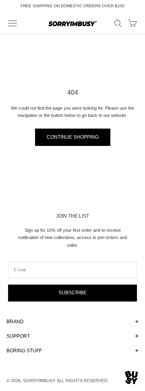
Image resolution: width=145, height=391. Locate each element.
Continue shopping (73, 137)
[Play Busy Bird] (131, 377)
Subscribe (72, 292)
